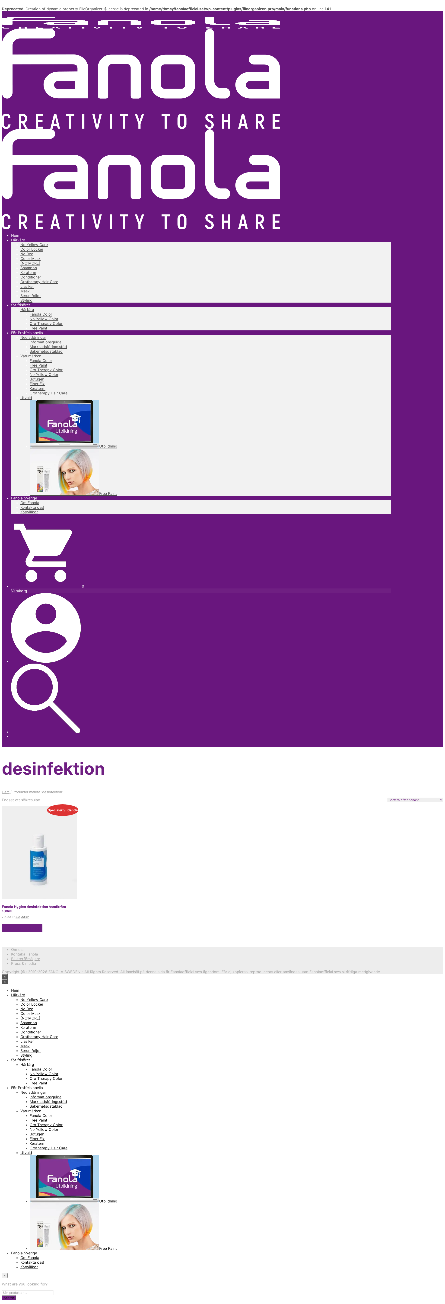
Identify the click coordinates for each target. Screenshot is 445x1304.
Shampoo (28, 267)
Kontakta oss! (32, 507)
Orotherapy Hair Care (39, 281)
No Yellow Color (44, 318)
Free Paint (38, 328)
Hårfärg (27, 309)
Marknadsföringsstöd (48, 346)
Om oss (17, 949)
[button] (47, 586)
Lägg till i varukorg (22, 928)
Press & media (23, 963)
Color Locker (31, 249)
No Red (26, 254)
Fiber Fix (37, 383)
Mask (25, 291)
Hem (15, 235)
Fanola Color (41, 314)
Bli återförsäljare (25, 958)
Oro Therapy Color (46, 323)
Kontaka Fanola (24, 954)
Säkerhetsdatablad (46, 351)
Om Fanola (29, 502)
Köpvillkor (29, 512)
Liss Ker (27, 286)
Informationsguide (45, 342)
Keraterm (28, 272)
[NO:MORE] (30, 263)
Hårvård (18, 240)
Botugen (37, 379)
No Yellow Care (34, 244)
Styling (26, 300)
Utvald (26, 397)
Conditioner (30, 277)
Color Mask (30, 258)
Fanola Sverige (24, 498)
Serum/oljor (30, 295)
